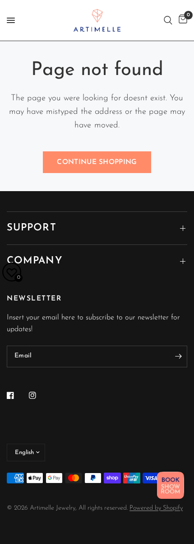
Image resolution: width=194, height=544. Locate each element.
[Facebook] (17, 395)
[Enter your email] (178, 356)
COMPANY (34, 261)
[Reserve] (170, 485)
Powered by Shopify (156, 508)
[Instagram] (39, 395)
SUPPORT (31, 228)
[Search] (168, 20)
